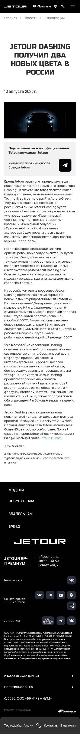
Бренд (14, 527)
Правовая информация (21, 676)
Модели (16, 490)
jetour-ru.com (51, 438)
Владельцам (21, 514)
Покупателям (21, 501)
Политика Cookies (18, 687)
